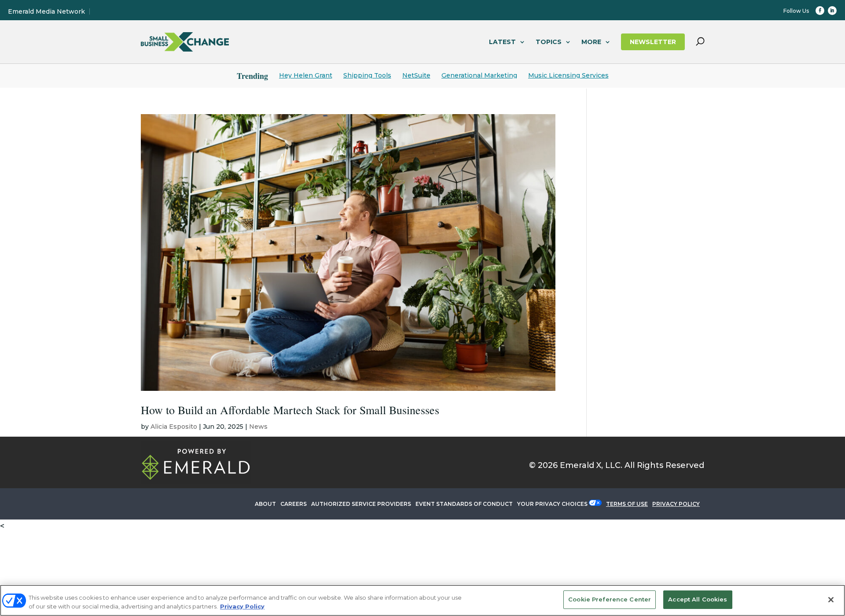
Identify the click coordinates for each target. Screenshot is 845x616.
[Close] (831, 599)
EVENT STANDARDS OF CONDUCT (464, 504)
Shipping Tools (367, 75)
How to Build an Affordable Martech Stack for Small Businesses (290, 409)
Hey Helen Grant (305, 75)
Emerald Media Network (46, 11)
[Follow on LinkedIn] (832, 10)
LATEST (502, 42)
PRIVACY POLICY (676, 504)
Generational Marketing (479, 75)
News (258, 426)
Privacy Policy (242, 606)
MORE (591, 42)
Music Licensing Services (568, 75)
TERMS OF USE (627, 504)
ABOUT (265, 504)
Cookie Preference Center (609, 599)
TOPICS (549, 42)
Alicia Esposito (174, 426)
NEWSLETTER (653, 42)
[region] (422, 600)
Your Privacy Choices (552, 504)
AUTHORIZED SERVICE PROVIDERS (361, 504)
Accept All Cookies (697, 599)
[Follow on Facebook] (820, 10)
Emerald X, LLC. (591, 465)
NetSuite (416, 75)
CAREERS (293, 504)
